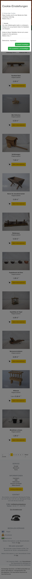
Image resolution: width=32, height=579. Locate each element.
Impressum (13, 40)
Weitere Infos (6, 19)
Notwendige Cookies (9, 13)
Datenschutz (5, 40)
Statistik (6, 23)
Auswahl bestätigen (22, 44)
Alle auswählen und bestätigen (19, 48)
